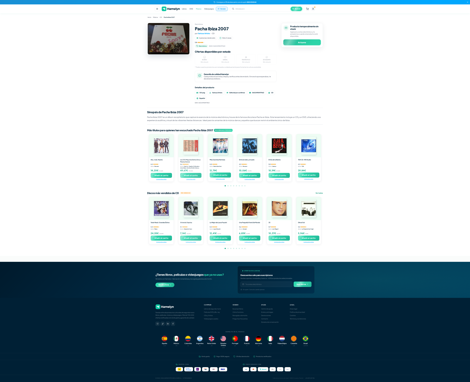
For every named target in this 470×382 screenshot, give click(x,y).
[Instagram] (157, 324)
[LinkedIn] (168, 324)
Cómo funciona (238, 312)
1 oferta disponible (190, 179)
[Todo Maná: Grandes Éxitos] (161, 208)
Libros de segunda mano (212, 309)
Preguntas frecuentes (240, 319)
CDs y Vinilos (208, 315)
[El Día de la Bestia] (279, 145)
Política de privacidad (297, 312)
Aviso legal (293, 309)
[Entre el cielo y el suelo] (249, 145)
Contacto (264, 319)
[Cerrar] (468, 2)
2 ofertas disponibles (250, 179)
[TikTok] (163, 324)
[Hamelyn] (171, 8)
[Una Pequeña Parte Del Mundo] (249, 208)
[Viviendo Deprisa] (190, 208)
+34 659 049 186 (310, 378)
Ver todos (319, 193)
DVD (191, 9)
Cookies (293, 315)
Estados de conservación (270, 322)
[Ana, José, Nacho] (161, 145)
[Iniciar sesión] (313, 9)
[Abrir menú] (157, 8)
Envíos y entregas (267, 312)
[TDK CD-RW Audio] (308, 145)
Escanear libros (238, 309)
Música (198, 9)
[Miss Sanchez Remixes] (220, 145)
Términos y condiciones (298, 319)
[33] (279, 208)
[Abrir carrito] (307, 8)
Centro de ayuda (267, 309)
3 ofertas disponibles (161, 179)
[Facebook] (173, 324)
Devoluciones (266, 315)
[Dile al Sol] (308, 208)
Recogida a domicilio (240, 315)
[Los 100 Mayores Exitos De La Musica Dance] (190, 145)
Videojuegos (209, 9)
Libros (184, 9)
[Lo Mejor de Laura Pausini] (220, 208)
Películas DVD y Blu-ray (212, 312)
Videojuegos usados (211, 319)
